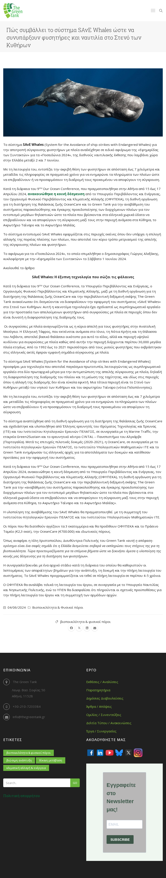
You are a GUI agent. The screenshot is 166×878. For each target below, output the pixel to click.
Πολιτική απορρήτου (21, 795)
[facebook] (71, 628)
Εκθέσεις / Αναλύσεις (102, 682)
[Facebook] (90, 752)
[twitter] (79, 628)
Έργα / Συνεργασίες (101, 731)
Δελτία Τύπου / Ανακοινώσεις (108, 723)
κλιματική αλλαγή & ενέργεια (26, 768)
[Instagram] (138, 752)
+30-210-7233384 (27, 706)
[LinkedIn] (100, 752)
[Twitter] (128, 752)
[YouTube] (109, 752)
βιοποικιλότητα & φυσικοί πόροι (85, 621)
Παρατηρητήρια (98, 690)
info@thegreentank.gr (29, 717)
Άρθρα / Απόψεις (99, 706)
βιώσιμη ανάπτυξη (19, 760)
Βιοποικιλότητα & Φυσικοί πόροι (57, 607)
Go (75, 783)
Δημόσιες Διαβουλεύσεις (104, 698)
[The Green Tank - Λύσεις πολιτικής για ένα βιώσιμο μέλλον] (13, 10)
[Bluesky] (119, 752)
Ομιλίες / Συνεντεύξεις (103, 714)
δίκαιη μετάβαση (50, 760)
